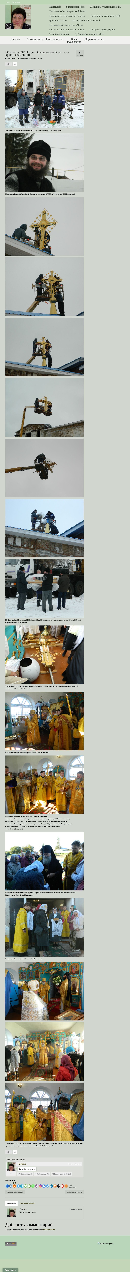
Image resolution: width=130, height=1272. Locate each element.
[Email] (29, 1185)
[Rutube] (58, 1185)
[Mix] (55, 1185)
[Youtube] (62, 1185)
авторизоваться (48, 1229)
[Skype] (21, 1185)
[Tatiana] (11, 1166)
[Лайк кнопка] (8, 64)
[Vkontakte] (7, 1185)
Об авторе (11, 1203)
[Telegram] (18, 1185)
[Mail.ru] (10, 1185)
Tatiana (13, 58)
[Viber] (36, 1185)
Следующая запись (74, 1192)
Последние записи (27, 1203)
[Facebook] (44, 1185)
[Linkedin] (51, 1185)
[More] (66, 1185)
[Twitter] (47, 1185)
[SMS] (25, 1185)
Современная (33, 58)
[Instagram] (40, 1185)
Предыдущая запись (15, 1192)
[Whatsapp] (33, 1185)
